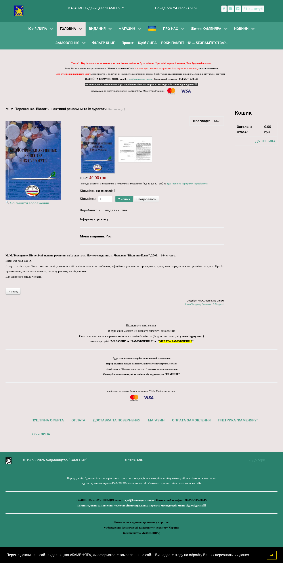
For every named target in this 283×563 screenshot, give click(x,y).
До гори (258, 460)
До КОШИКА (265, 141)
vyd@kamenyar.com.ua (140, 79)
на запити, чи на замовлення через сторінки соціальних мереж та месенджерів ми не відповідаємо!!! (141, 84)
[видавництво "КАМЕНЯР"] (18, 10)
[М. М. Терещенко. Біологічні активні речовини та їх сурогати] (98, 150)
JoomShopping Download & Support (204, 304)
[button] (251, 555)
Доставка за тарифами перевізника (187, 183)
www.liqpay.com (192, 336)
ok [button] (272, 555)
